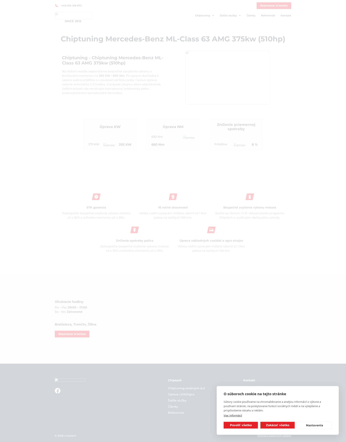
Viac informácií (233, 415)
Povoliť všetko (241, 425)
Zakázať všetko (277, 425)
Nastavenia (314, 425)
